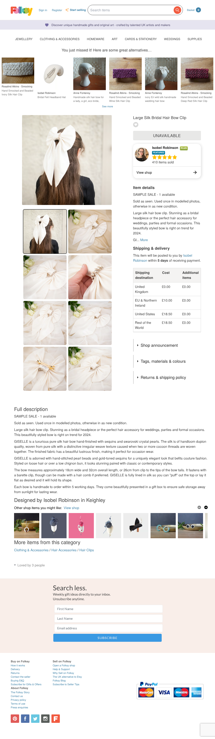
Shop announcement (159, 345)
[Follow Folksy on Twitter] (35, 718)
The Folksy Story (20, 692)
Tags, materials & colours (163, 361)
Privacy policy (18, 700)
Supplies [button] (194, 39)
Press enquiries (19, 707)
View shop (71, 507)
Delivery (15, 669)
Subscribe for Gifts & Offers (26, 684)
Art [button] (115, 39)
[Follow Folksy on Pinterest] (15, 718)
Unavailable (167, 135)
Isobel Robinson (165, 147)
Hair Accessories (64, 549)
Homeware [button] (95, 39)
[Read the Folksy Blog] (55, 718)
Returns (15, 673)
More (144, 239)
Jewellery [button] (24, 39)
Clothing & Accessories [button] (60, 39)
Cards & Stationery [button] (141, 39)
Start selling (78, 10)
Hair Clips (86, 549)
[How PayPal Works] (169, 701)
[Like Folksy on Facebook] (25, 718)
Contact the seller (20, 677)
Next (206, 507)
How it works (18, 665)
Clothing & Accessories (31, 549)
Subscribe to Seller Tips (66, 684)
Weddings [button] (172, 39)
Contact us (17, 696)
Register (57, 10)
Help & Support (61, 669)
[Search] (177, 10)
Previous (199, 507)
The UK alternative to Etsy (67, 677)
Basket (193, 10)
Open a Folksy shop (64, 665)
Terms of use (18, 703)
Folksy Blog (59, 680)
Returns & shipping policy (163, 377)
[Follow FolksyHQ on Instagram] (45, 718)
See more (107, 106)
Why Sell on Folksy (63, 673)
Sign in (43, 10)
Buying (17, 680)
